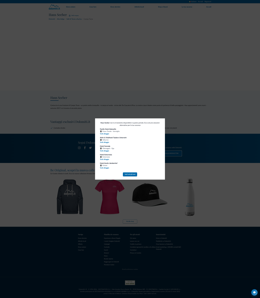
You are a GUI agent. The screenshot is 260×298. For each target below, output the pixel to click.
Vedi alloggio (104, 134)
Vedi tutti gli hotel (130, 174)
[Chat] (254, 292)
